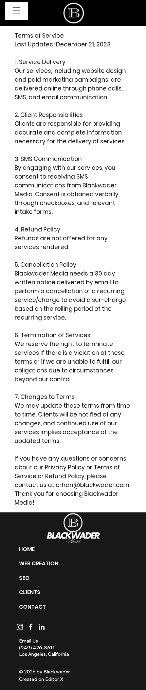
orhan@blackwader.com (92, 485)
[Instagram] (20, 627)
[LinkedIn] (41, 627)
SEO (24, 578)
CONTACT (32, 607)
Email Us (28, 641)
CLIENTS (29, 592)
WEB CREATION (38, 563)
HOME (27, 549)
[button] (16, 11)
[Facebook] (30, 627)
